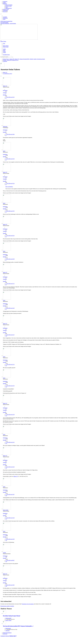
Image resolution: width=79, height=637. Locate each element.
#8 (5, 284)
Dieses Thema (6, 45)
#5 (5, 212)
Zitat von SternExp (9, 186)
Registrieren (5, 18)
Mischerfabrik (8, 628)
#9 (5, 309)
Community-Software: (8, 635)
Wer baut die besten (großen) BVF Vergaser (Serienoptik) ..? (18, 626)
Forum (4, 51)
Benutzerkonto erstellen (5, 606)
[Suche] (0, 40)
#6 (5, 236)
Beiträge (4, 94)
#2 (5, 135)
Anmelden (5, 16)
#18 (6, 540)
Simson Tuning (8, 620)
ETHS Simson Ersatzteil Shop (6, 21)
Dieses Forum (5, 46)
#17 (6, 518)
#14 (6, 443)
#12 (6, 386)
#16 (6, 495)
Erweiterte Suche (6, 54)
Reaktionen (5, 90)
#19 (6, 561)
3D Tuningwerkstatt (4, 22)
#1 (5, 98)
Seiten (4, 50)
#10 (6, 335)
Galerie (4, 52)
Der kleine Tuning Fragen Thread (11, 615)
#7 (5, 260)
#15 (6, 468)
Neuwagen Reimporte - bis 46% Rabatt (8, 23)
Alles (4, 43)
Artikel (4, 49)
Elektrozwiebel (8, 618)
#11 (6, 365)
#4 (5, 184)
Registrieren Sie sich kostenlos (28, 603)
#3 (5, 159)
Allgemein (7, 630)
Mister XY (5, 72)
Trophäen (5, 92)
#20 (6, 586)
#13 (6, 415)
